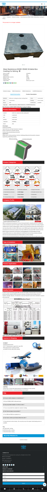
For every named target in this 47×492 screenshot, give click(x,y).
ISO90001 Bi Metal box (37, 91)
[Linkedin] (5, 465)
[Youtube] (9, 465)
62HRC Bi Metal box (16, 91)
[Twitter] (7, 465)
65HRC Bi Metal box (26, 91)
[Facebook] (3, 465)
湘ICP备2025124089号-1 (35, 489)
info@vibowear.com (8, 460)
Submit (23, 483)
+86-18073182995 (7, 462)
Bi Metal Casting (6, 91)
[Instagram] (11, 465)
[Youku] (13, 465)
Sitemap (28, 489)
